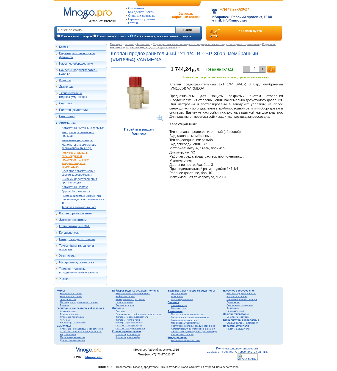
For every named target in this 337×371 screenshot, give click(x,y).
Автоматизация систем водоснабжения (193, 328)
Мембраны (177, 296)
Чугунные (65, 320)
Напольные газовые (71, 296)
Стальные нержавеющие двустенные (81, 331)
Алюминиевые (68, 311)
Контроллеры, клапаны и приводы (78, 134)
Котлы (63, 47)
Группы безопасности (76, 191)
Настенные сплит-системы (185, 340)
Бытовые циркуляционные (241, 293)
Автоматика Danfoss (75, 187)
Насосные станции (237, 296)
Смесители (67, 116)
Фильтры (65, 80)
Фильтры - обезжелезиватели (132, 317)
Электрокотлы (68, 299)
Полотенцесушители (73, 110)
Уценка (64, 279)
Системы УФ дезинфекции (130, 328)
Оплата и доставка (141, 15)
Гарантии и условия (141, 19)
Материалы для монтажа (76, 262)
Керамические (68, 334)
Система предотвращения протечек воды (194, 331)
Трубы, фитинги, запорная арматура (77, 247)
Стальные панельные (72, 317)
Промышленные (235, 311)
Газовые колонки (125, 305)
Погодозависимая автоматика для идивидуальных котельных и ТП (83, 199)
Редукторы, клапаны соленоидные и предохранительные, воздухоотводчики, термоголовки (75, 159)
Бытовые (120, 311)
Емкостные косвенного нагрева (133, 293)
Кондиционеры (69, 232)
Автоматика (67, 122)
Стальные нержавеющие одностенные (81, 328)
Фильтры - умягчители (128, 320)
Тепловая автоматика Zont (79, 207)
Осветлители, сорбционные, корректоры (138, 314)
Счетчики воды (179, 305)
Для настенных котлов (72, 340)
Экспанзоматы (179, 293)
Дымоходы (66, 86)
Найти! (188, 30)
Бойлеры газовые (125, 296)
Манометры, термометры (185, 323)
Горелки (64, 305)
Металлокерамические (72, 337)
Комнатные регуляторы (77, 140)
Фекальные (233, 308)
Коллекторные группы (126, 331)
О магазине (136, 8)
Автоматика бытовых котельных (83, 128)
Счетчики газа (179, 308)
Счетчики (65, 103)
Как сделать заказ (141, 12)
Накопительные (124, 302)
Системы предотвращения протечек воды (79, 180)
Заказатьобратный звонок (186, 15)
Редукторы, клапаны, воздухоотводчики (193, 326)
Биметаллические (70, 314)
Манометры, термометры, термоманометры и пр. (79, 146)
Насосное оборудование (76, 63)
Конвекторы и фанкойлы (73, 322)
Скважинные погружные (240, 305)
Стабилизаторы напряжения (241, 320)
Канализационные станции (242, 299)
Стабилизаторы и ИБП (74, 226)
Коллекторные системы (75, 213)
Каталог (129, 44)
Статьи (133, 23)
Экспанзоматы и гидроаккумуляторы (73, 94)
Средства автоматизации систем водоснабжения (78, 172)
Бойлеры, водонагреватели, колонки (78, 71)
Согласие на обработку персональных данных (237, 351)
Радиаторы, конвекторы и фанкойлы (77, 55)
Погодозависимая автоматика (187, 314)
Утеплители (67, 255)
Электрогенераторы (72, 219)
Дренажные (233, 302)
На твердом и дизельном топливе (79, 302)
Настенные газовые (71, 293)
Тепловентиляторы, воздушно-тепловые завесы (78, 270)
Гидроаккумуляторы (182, 299)
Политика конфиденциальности (237, 348)
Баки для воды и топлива (77, 239)
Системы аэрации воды (129, 325)
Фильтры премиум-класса (130, 322)
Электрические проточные (130, 299)
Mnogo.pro (116, 44)
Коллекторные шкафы (128, 337)
